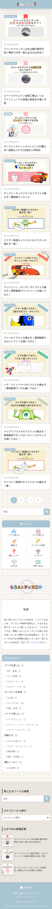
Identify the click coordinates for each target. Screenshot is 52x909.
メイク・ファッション (19, 746)
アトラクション (10, 16)
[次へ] (38, 500)
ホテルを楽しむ (16, 741)
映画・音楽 (13, 708)
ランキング (38, 555)
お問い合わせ (38, 566)
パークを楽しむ (14, 535)
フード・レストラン (18, 730)
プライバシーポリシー (26, 897)
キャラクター (9, 161)
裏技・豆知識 (15, 756)
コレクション (15, 681)
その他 (11, 698)
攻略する (14, 545)
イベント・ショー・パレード (22, 724)
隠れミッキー (14, 555)
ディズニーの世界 (38, 545)
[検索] (47, 512)
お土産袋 (13, 768)
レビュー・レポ (16, 686)
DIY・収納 (13, 671)
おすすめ (14, 566)
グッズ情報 (14, 676)
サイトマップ (33, 893)
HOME (27, 887)
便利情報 (8, 114)
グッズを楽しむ (38, 535)
